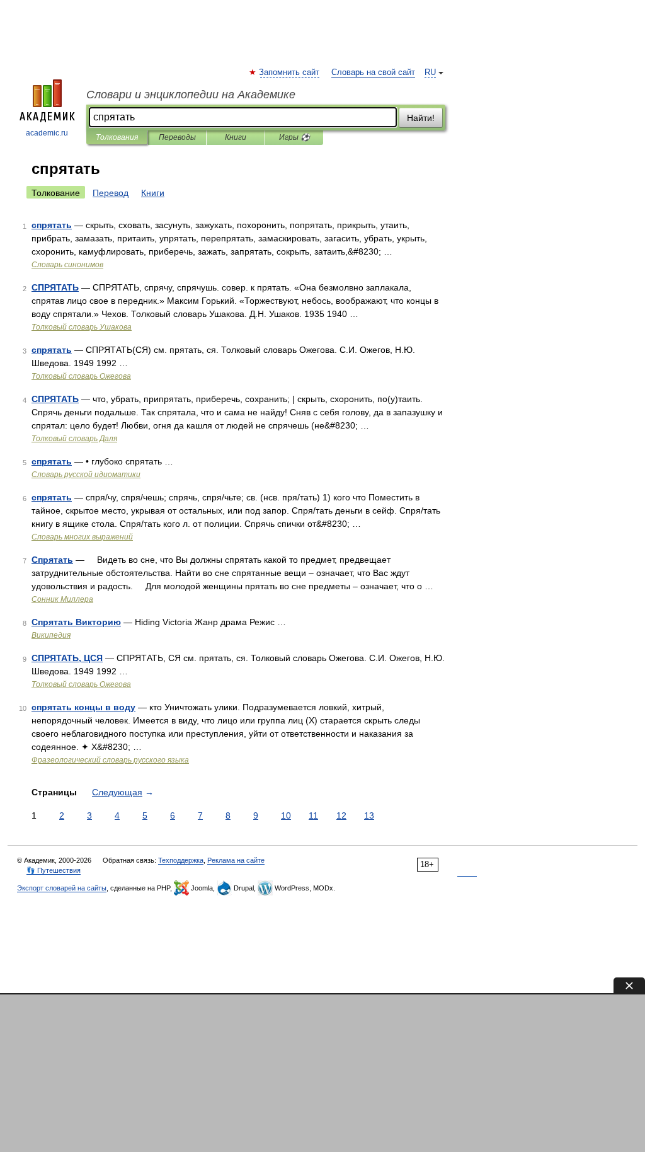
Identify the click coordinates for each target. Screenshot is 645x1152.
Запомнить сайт (289, 72)
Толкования (117, 137)
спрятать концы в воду (83, 707)
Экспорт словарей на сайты (61, 888)
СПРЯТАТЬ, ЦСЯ (67, 658)
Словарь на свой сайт (373, 72)
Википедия (51, 635)
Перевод (110, 193)
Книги (235, 137)
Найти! (421, 118)
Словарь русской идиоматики (85, 474)
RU (430, 72)
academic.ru (47, 133)
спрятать (51, 225)
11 (313, 815)
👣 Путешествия (53, 870)
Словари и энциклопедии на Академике (190, 94)
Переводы (177, 137)
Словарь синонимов (67, 264)
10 (286, 815)
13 (369, 815)
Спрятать (52, 560)
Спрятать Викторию (76, 622)
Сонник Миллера (62, 599)
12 (341, 815)
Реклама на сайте (236, 860)
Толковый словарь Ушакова (81, 327)
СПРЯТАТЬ (55, 287)
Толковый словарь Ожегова (81, 376)
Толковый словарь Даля (74, 438)
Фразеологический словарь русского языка (110, 760)
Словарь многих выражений (82, 537)
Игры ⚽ (294, 137)
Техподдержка (180, 860)
